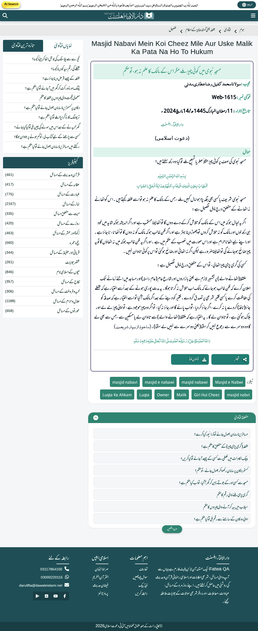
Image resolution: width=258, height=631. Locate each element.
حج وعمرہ (75, 243)
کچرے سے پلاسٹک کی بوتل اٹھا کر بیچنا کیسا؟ (56, 59)
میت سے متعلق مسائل (67, 214)
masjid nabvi (238, 395)
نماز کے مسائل (71, 204)
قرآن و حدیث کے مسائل (65, 175)
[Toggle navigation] (253, 15)
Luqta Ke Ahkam (117, 395)
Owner (163, 395)
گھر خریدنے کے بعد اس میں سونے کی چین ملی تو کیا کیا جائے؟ (47, 127)
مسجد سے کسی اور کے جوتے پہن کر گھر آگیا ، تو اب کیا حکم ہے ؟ (213, 483)
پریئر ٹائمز (103, 593)
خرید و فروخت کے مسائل (65, 292)
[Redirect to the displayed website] (5, 15)
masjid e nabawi (159, 382)
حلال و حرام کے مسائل (66, 301)
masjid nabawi (195, 382)
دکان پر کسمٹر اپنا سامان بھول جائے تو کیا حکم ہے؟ (52, 108)
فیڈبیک (143, 585)
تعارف (143, 569)
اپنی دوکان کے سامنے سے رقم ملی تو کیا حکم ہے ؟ (221, 519)
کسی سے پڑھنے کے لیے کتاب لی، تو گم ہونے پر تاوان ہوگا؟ (47, 137)
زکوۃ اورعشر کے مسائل (66, 233)
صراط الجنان (101, 569)
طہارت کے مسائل (68, 194)
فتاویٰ (227, 30)
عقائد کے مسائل (70, 185)
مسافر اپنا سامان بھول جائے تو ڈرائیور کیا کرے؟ (221, 434)
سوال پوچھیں (140, 577)
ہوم (242, 30)
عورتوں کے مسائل (68, 311)
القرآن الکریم (100, 577)
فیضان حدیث (100, 585)
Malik (181, 395)
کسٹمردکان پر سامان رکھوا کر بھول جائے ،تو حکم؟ (221, 471)
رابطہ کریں (141, 593)
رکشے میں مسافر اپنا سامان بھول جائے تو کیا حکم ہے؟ (50, 147)
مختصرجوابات (72, 263)
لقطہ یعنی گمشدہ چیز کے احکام (200, 30)
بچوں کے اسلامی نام (68, 272)
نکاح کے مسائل (70, 282)
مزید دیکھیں (172, 529)
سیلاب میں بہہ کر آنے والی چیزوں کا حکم (225, 507)
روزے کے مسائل (68, 224)
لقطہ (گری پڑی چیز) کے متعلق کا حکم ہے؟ (224, 447)
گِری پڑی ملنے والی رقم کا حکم (232, 495)
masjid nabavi (124, 382)
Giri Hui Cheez (206, 395)
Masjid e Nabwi (229, 382)
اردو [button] (249, 5)
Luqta (144, 395)
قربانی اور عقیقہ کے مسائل (65, 253)
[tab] (63, 46)
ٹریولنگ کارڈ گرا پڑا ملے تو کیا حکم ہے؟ (59, 117)
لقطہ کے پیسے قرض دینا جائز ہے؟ (61, 79)
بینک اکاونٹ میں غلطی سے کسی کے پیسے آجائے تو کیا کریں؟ (214, 459)
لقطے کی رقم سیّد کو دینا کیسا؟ (65, 69)
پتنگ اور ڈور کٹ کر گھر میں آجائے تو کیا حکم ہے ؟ (52, 88)
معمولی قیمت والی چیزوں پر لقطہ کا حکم (60, 98)
